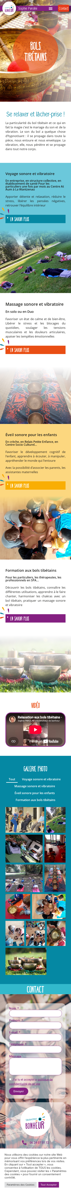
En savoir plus (19, 219)
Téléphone (16, 1044)
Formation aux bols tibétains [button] (35, 800)
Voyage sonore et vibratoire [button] (41, 779)
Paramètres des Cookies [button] (20, 1184)
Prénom (15, 1020)
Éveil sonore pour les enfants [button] (35, 793)
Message (15, 1056)
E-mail (13, 1032)
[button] (51, 8)
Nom (13, 1008)
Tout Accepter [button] (49, 1184)
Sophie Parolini (27, 8)
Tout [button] (12, 779)
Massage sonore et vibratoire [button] (34, 786)
